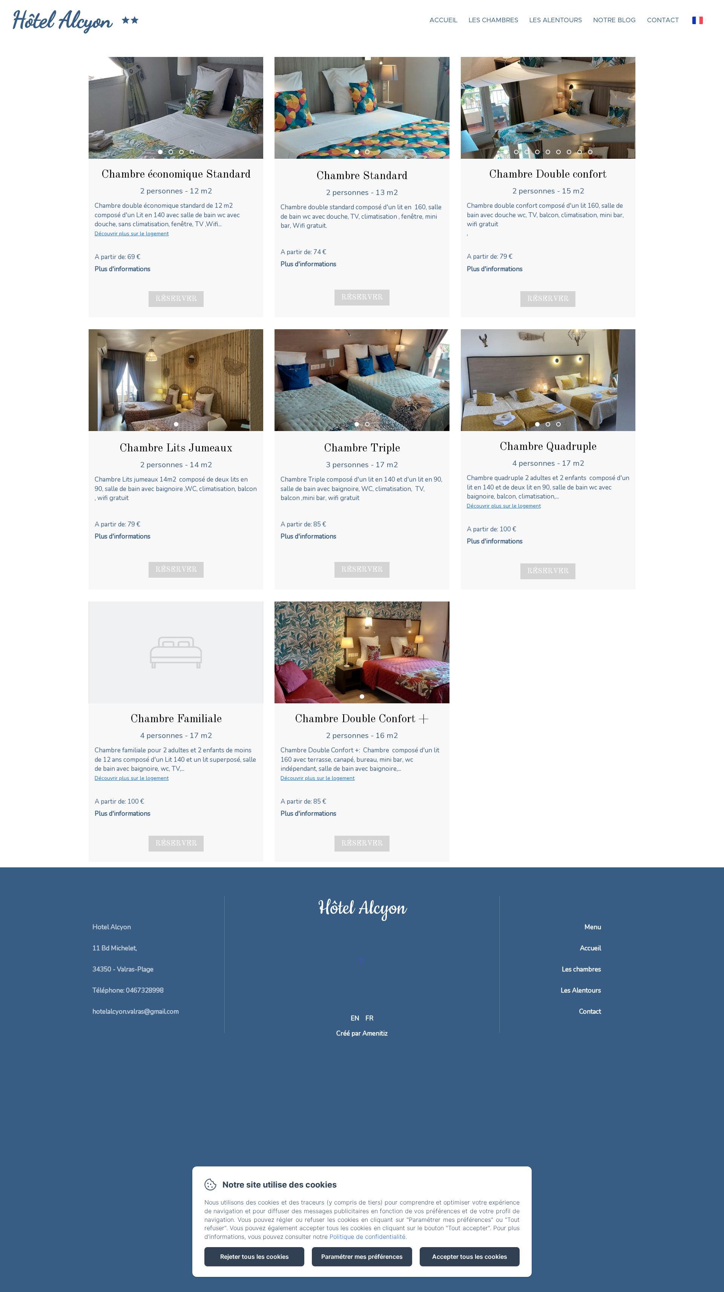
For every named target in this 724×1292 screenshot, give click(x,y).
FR (369, 1018)
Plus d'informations (122, 269)
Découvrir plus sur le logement (132, 233)
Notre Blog (614, 20)
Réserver (176, 299)
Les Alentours (555, 20)
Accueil (443, 20)
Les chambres (493, 20)
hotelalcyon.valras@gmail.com (135, 1011)
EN (355, 1018)
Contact (663, 20)
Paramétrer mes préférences (362, 1256)
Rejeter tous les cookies (254, 1256)
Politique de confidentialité (367, 1236)
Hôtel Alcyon (62, 19)
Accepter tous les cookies (469, 1256)
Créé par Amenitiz (362, 1033)
